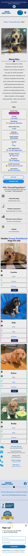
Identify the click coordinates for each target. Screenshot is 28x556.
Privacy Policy (21, 552)
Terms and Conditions (9, 552)
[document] (14, 278)
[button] (26, 525)
